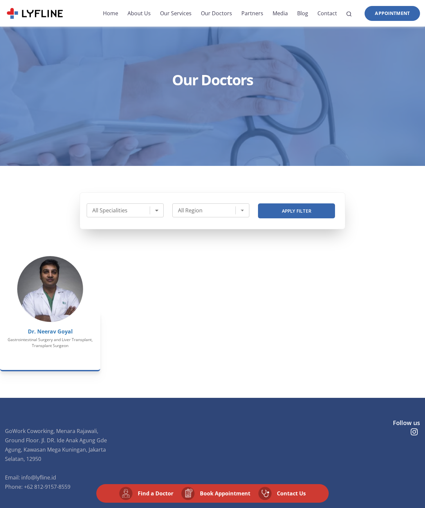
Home (110, 13)
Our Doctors (216, 13)
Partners (252, 13)
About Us (139, 13)
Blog (302, 13)
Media (280, 13)
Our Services (176, 13)
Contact (327, 13)
